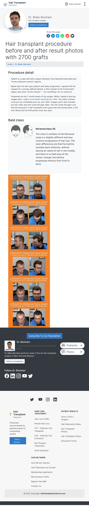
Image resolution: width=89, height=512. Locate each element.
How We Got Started (40, 463)
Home (10, 64)
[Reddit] (67, 36)
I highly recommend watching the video (40, 99)
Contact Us (36, 486)
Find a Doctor (74, 4)
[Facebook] (48, 36)
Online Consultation (38, 25)
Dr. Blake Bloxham (40, 17)
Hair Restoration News (71, 424)
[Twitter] (57, 36)
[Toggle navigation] (85, 4)
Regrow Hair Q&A (38, 481)
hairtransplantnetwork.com (53, 493)
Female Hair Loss (42, 423)
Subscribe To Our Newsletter (44, 336)
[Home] (10, 414)
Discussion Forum (69, 441)
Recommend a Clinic (40, 477)
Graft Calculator (42, 450)
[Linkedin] (53, 36)
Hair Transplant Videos (71, 436)
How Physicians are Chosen (43, 467)
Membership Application (41, 472)
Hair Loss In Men (42, 419)
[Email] (72, 36)
